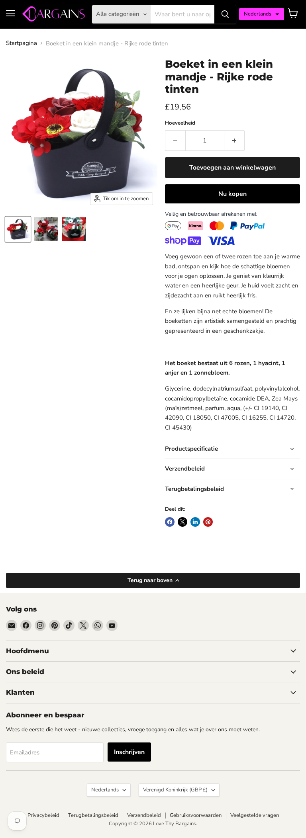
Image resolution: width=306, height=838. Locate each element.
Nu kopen (232, 193)
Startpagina (21, 43)
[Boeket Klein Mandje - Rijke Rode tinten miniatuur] (18, 229)
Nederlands (105, 789)
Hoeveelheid (180, 123)
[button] (261, 14)
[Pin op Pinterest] (208, 522)
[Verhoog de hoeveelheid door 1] (234, 140)
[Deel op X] (182, 522)
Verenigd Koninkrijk (175, 789)
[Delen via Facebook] (170, 522)
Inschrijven (129, 752)
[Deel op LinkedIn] (195, 522)
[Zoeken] (225, 14)
